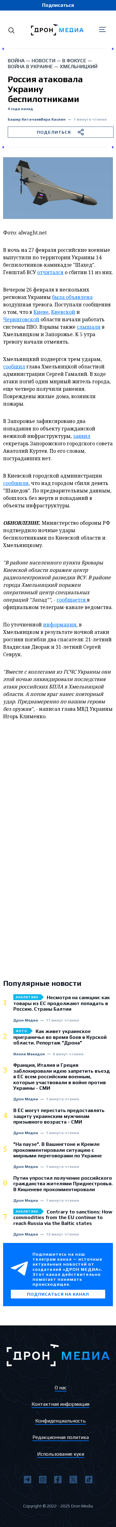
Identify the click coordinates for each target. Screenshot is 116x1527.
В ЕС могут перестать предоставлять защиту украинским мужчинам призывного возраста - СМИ (59, 1116)
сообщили (15, 483)
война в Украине (30, 66)
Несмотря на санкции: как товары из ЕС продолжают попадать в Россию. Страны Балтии (61, 1003)
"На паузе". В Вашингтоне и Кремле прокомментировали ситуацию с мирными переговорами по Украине (57, 1150)
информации (59, 624)
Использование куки (60, 1454)
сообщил (14, 366)
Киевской (63, 312)
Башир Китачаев (24, 120)
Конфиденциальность (60, 1421)
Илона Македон (29, 1054)
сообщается (72, 599)
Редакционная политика (60, 1437)
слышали (89, 326)
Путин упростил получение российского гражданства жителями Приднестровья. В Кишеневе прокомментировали (63, 1183)
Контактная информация (60, 1404)
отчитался (50, 272)
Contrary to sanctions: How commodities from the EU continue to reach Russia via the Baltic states (62, 1217)
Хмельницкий (78, 66)
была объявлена (72, 297)
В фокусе (74, 61)
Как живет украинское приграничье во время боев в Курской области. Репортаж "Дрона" (60, 1037)
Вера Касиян (53, 120)
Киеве (41, 312)
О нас (61, 1388)
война (16, 61)
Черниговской (21, 319)
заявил (81, 436)
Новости (43, 61)
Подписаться (58, 5)
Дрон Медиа (25, 1020)
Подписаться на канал (58, 1294)
